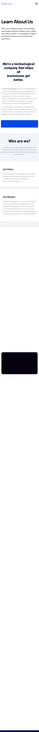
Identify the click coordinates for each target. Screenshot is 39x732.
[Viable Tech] (6, 3)
